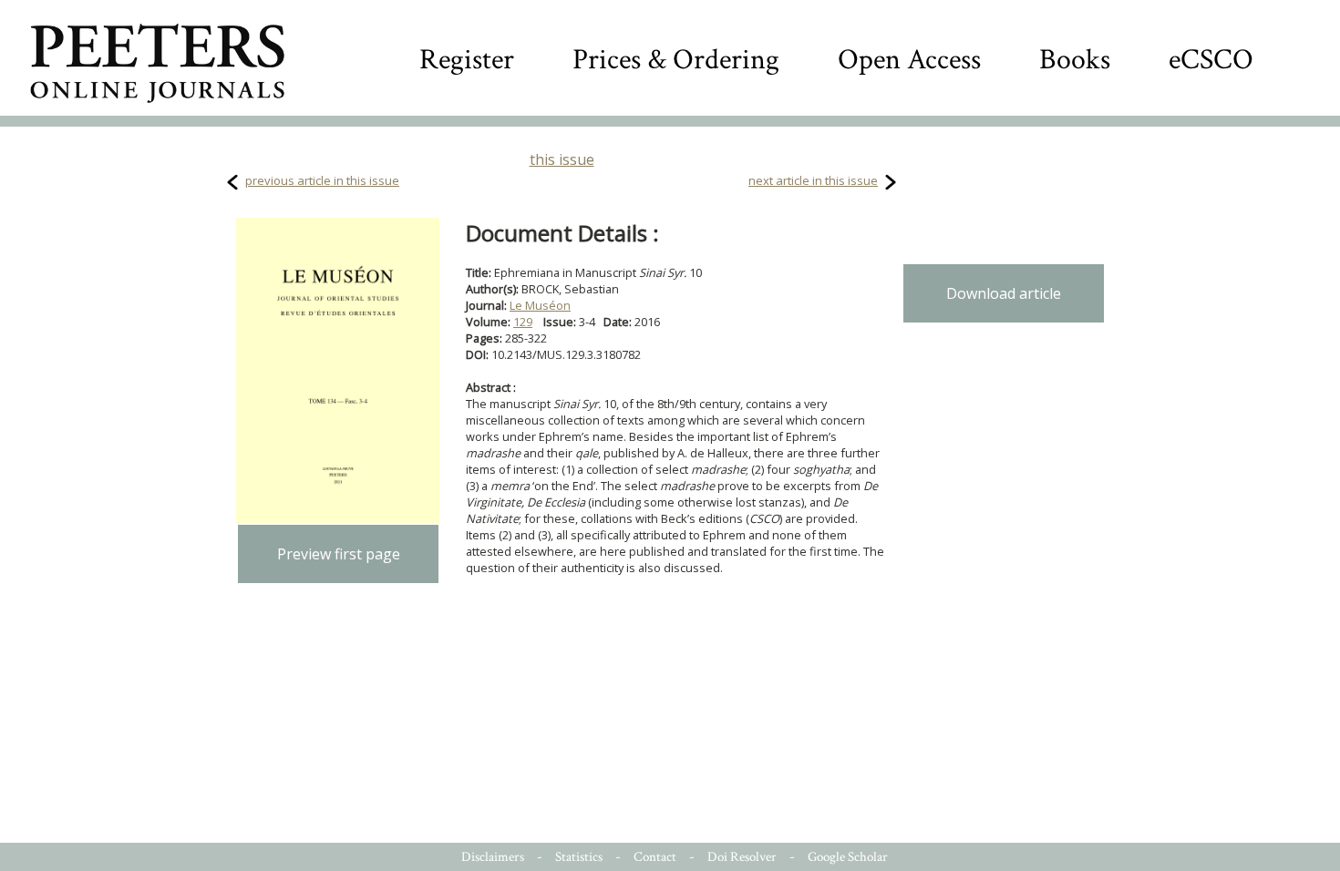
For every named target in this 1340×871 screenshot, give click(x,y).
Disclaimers (492, 857)
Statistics (579, 857)
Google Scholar (848, 857)
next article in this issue (813, 180)
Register (466, 59)
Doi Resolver (742, 857)
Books (1074, 59)
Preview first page (338, 554)
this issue (562, 159)
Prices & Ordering (675, 59)
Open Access (909, 59)
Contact (655, 857)
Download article (1003, 293)
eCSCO (1211, 59)
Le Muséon (540, 305)
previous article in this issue (322, 180)
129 (522, 321)
